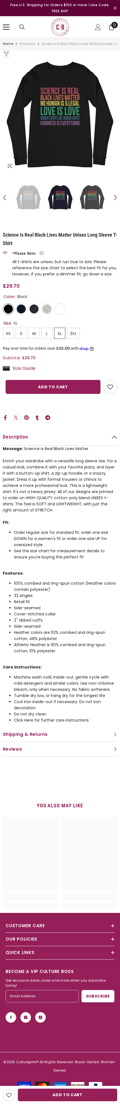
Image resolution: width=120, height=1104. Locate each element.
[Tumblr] (37, 417)
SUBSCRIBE (98, 996)
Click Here (23, 720)
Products (27, 43)
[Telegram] (47, 417)
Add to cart (53, 387)
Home (8, 43)
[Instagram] (25, 1017)
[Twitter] (15, 417)
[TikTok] (40, 1017)
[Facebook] (5, 417)
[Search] (22, 27)
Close (115, 8)
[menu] (6, 27)
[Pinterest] (26, 417)
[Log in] (98, 27)
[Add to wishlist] (110, 387)
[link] (31, 897)
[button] (4, 197)
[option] (60, 115)
